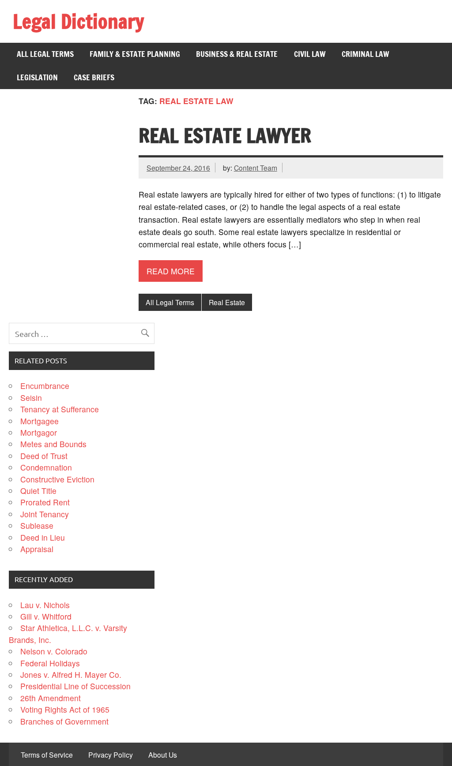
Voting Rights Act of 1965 (64, 709)
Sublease (36, 525)
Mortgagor (38, 432)
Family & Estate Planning (135, 54)
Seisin (31, 397)
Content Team (255, 167)
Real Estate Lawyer (225, 135)
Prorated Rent (45, 502)
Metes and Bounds (53, 443)
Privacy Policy (110, 755)
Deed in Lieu (42, 537)
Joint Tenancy (44, 513)
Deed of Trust (44, 455)
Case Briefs (94, 77)
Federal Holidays (50, 663)
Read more (171, 271)
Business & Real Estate (237, 54)
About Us (162, 755)
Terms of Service (47, 755)
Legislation (37, 77)
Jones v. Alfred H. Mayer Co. (70, 674)
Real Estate (227, 302)
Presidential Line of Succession (75, 685)
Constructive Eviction (57, 479)
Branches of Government (64, 721)
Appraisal (36, 548)
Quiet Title (38, 490)
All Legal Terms (45, 54)
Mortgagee (39, 420)
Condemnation (46, 467)
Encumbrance (44, 385)
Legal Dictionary (78, 21)
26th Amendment (50, 697)
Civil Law (310, 54)
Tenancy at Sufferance (59, 409)
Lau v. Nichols (45, 604)
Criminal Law (365, 54)
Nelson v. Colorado (53, 651)
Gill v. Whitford (46, 616)
